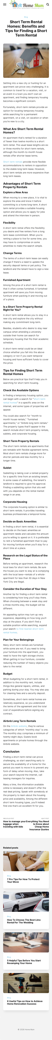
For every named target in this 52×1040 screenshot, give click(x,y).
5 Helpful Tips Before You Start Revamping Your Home (24, 962)
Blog (26, 17)
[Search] (47, 4)
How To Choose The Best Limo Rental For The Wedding (24, 921)
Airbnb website (19, 726)
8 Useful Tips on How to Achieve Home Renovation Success (25, 1002)
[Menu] (5, 4)
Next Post (37, 824)
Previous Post (14, 823)
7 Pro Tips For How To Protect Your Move (23, 880)
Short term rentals (12, 161)
